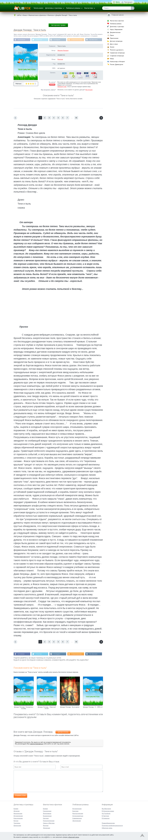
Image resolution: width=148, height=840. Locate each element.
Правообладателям (108, 823)
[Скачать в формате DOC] (86, 78)
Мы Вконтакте (94, 39)
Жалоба (52, 84)
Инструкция (88, 89)
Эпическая (46, 828)
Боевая (45, 808)
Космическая (47, 816)
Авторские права (58, 25)
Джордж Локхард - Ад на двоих (69, 707)
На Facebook (21, 39)
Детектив (16, 811)
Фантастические (77, 813)
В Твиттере (39, 39)
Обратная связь (107, 828)
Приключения (114, 38)
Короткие (75, 811)
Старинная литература (117, 56)
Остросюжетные (77, 816)
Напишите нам (61, 86)
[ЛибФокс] (22, 8)
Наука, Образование (116, 29)
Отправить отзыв (20, 795)
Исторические (18, 816)
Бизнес (112, 47)
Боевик (16, 808)
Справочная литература (117, 53)
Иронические (18, 813)
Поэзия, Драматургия (116, 64)
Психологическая (48, 821)
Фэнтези (60, 59)
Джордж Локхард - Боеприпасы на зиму (23, 707)
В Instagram (57, 39)
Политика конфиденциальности (112, 825)
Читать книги (38, 8)
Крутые (16, 821)
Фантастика (88, 8)
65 (76, 118)
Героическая (47, 811)
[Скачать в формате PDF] (94, 78)
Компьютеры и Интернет (117, 61)
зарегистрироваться (36, 744)
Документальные (115, 32)
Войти (118, 2)
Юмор (112, 58)
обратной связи (73, 837)
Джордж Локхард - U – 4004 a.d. (93, 707)
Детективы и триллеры (53, 8)
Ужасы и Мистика (48, 823)
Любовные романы (73, 8)
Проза (112, 35)
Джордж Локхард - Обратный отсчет (47, 707)
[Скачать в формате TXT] (79, 78)
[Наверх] (142, 836)
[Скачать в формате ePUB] (72, 78)
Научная (46, 818)
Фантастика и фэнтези (117, 21)
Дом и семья (114, 44)
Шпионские (17, 825)
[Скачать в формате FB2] (65, 78)
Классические (18, 818)
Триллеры (17, 823)
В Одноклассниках (77, 39)
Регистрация (128, 2)
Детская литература (116, 41)
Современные (77, 818)
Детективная (47, 813)
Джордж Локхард (62, 50)
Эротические (76, 821)
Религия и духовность (117, 50)
